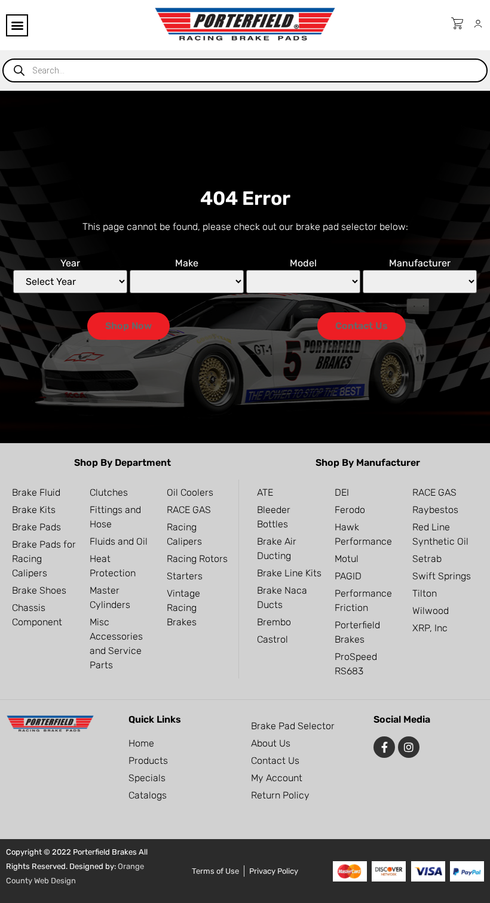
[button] (17, 25)
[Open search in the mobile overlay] (244, 70)
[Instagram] (408, 747)
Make (186, 263)
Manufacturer (420, 263)
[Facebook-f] (384, 747)
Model (303, 263)
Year (70, 263)
